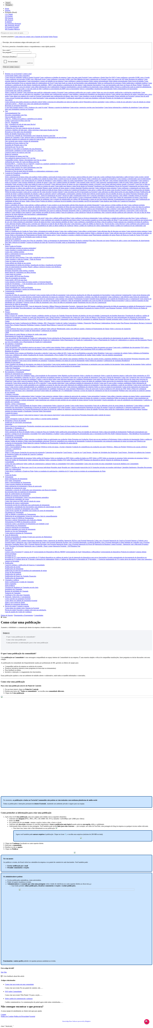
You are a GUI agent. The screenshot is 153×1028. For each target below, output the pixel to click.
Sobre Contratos (35, 396)
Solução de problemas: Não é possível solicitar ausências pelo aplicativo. (110, 212)
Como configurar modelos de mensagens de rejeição (82, 383)
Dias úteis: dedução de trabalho (15, 242)
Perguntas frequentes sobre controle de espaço (95, 415)
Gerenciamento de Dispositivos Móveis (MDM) (49, 552)
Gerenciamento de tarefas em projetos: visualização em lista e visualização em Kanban (33, 265)
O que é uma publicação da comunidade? (20, 637)
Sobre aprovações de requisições (113, 381)
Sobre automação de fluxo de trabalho (17, 432)
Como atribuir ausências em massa (128, 209)
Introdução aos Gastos (12, 323)
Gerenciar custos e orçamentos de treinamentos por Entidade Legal (27, 524)
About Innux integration (35, 540)
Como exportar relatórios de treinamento (18, 484)
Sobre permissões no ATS (141, 375)
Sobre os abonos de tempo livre (94, 207)
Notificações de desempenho (14, 578)
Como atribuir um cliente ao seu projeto (18, 263)
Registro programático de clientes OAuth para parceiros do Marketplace (28, 537)
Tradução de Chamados (13, 593)
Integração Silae (10, 306)
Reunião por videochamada (71, 467)
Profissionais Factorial (81, 299)
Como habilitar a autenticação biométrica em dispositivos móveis (89, 94)
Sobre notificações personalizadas (66, 432)
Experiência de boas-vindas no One (16, 143)
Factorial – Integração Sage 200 (79, 306)
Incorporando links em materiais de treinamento (20, 492)
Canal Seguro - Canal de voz (72, 452)
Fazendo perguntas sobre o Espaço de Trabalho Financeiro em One (128, 319)
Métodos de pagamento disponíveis (16, 604)
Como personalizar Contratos (96, 396)
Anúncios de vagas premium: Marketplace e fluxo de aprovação (78, 389)
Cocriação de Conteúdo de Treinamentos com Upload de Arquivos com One (30, 135)
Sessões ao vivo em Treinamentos (16, 531)
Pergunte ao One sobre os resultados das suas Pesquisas (23, 149)
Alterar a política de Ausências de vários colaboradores (92, 225)
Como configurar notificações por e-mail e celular (80, 92)
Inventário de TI (10, 555)
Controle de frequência (12, 175)
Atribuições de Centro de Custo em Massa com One (22, 162)
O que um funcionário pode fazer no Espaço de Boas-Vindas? (121, 85)
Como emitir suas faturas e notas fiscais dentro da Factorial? (74, 186)
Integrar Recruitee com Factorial (45, 544)
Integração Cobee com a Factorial (98, 540)
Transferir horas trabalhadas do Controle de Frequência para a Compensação (114, 299)
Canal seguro (9, 450)
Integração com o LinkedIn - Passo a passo (39, 546)
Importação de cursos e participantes (17, 503)
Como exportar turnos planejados (33, 233)
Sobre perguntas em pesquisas (133, 458)
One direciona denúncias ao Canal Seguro (19, 169)
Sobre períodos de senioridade (23, 222)
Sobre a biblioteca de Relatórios (138, 353)
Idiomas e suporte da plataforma (58, 107)
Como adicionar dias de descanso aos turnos (111, 231)
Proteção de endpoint (128, 552)
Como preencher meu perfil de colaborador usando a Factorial (43, 92)
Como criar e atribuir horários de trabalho (61, 182)
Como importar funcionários (92, 85)
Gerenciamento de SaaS (73, 552)
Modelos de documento (12, 362)
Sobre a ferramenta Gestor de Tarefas (17, 419)
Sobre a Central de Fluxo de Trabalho (42, 432)
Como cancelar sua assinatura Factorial (17, 599)
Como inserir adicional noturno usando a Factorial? (118, 184)
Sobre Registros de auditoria (134, 79)
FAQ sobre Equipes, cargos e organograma (71, 407)
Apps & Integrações (11, 535)
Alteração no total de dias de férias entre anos (55, 224)
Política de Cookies (7, 1016)
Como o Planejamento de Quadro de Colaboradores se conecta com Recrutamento (120, 340)
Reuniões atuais (56, 467)
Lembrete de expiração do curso (15, 488)
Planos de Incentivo (117, 300)
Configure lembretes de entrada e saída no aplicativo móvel (36, 194)
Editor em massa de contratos (123, 398)
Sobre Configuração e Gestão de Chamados (19, 582)
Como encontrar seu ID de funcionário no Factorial (80, 192)
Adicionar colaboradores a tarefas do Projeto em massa (23, 289)
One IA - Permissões (12, 122)
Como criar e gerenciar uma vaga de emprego (136, 377)
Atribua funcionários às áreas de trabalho (84, 409)
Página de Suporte (7, 615)
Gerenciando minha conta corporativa (17, 75)
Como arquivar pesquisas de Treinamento (18, 533)
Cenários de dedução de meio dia (37, 242)
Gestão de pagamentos (12, 330)
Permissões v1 (9, 428)
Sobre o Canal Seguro (12, 452)
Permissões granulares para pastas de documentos (43, 426)
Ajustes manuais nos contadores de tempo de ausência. (131, 222)
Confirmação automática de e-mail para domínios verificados (86, 98)
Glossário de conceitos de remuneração (46, 300)
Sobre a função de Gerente (61, 405)
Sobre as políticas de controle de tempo (40, 179)
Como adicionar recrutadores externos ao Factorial (52, 377)
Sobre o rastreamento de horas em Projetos (19, 254)
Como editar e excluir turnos (87, 231)
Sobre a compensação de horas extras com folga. (41, 197)
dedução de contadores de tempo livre (17, 240)
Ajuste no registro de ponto (45, 186)
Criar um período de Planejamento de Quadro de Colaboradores (26, 338)
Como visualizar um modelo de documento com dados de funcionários (28, 364)
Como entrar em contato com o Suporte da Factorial (31, 36)
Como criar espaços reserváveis (49, 415)
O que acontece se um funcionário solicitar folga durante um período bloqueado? (73, 205)
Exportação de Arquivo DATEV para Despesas (99, 308)
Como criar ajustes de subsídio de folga (33, 207)
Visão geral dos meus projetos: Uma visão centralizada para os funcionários (29, 257)
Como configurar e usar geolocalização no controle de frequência (30, 180)
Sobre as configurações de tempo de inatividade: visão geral (24, 218)
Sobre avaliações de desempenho (129, 439)
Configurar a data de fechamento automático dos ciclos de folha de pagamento (85, 300)
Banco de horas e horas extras (15, 190)
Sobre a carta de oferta (44, 379)
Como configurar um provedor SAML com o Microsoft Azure (25, 79)
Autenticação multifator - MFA (42, 85)
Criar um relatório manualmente (111, 355)
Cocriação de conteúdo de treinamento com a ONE (22, 509)
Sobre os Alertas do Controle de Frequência (72, 190)
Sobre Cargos (9, 405)
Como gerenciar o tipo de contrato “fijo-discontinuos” (32, 398)
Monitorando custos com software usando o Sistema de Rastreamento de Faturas (83, 329)
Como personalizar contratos (59, 398)
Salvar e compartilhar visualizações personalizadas (96, 89)
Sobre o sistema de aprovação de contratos (73, 396)
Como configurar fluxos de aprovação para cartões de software (25, 329)
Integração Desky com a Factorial (67, 544)
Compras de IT (28, 552)
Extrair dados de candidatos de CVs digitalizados (56, 390)
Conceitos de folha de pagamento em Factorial (20, 295)
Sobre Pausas (53, 36)
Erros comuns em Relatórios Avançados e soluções (31, 353)
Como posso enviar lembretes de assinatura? (33, 360)
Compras (8, 327)
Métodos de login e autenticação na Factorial (91, 79)
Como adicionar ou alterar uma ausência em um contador (23, 188)
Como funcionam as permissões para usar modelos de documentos (98, 364)
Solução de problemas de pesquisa (117, 460)
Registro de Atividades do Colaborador (119, 98)
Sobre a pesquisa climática (54, 460)
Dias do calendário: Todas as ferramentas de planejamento (49, 240)
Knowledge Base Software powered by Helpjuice (76, 1021)
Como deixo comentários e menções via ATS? (20, 377)
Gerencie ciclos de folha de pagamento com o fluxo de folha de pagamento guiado (50, 302)
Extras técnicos (71, 325)
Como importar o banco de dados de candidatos (86, 381)
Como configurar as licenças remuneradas (84, 218)
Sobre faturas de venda (12, 334)
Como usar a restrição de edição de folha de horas (41, 190)
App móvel (8, 100)
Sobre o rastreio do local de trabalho (65, 179)
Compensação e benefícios (13, 291)
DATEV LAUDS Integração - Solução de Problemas (66, 308)
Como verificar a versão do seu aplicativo (118, 102)
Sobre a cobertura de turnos (100, 233)
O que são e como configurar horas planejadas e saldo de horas (113, 177)
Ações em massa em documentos (32, 349)
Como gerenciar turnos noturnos (136, 231)
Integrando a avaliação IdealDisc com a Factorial (95, 542)
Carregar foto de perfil (141, 96)
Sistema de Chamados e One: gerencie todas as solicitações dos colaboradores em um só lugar (36, 137)
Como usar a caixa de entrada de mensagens (83, 377)
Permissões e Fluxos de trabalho (15, 420)
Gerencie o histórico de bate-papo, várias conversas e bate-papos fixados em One (31, 130)
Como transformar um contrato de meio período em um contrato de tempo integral (61, 400)
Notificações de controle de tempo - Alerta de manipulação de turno (39, 195)
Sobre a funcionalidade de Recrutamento (43, 375)
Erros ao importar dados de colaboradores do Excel (36, 83)
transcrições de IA (86, 467)
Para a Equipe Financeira (18, 325)
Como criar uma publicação (14, 464)
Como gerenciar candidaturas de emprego (80, 387)
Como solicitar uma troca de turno (120, 233)
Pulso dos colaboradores (13, 469)
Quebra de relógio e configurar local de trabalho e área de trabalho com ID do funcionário (69, 201)
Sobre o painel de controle (13, 92)
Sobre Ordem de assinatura (94, 360)
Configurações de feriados (141, 190)
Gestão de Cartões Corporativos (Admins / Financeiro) (73, 323)
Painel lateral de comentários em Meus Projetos (20, 272)
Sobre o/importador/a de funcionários (125, 89)
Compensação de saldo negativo (67, 197)
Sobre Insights (9, 353)
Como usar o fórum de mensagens (109, 377)
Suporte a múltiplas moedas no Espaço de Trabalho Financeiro (51, 315)
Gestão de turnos (10, 229)
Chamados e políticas (12, 580)
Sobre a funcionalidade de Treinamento (18, 482)
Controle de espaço (11, 413)
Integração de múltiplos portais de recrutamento (83, 385)
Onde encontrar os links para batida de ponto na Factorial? (31, 184)
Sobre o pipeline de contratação (90, 375)
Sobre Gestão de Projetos (13, 246)
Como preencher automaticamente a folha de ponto (112, 182)
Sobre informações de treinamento (16, 479)
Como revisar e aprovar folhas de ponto (79, 177)
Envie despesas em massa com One (16, 156)
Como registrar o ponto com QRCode (95, 180)
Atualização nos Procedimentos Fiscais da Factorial (111, 186)
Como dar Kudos (10, 475)
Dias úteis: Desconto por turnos (99, 240)
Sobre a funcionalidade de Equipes (25, 405)
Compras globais (140, 552)
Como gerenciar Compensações (121, 295)
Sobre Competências (33, 447)
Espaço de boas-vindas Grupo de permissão (74, 426)
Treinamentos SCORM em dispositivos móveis (20, 522)
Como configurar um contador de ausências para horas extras (60, 220)
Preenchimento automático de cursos (17, 499)
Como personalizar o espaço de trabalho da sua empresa (45, 81)
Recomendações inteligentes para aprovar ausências (45, 210)
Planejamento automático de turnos (104, 235)
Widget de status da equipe (14, 192)
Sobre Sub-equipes (45, 411)
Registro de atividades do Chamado (16, 591)
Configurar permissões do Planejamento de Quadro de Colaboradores (37, 340)
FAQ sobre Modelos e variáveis (32, 366)
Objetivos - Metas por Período (116, 447)
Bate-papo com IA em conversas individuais (36, 467)
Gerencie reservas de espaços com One (18, 152)
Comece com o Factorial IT (14, 552)
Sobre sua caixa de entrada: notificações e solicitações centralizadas (118, 92)
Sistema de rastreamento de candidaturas (18, 374)
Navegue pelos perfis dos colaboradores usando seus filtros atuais (119, 409)
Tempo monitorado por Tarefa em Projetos (19, 287)
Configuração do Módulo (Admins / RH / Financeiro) (37, 323)
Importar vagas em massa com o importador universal (22, 390)
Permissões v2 (19, 428)
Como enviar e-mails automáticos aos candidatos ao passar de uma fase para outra (40, 385)
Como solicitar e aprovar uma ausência (117, 207)
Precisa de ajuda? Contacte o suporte (17, 606)
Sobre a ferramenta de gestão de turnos (46, 231)
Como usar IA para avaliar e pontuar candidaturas (115, 383)
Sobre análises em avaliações (14, 439)
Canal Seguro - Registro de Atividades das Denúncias (100, 452)
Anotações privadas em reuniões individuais (106, 467)
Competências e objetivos (13, 445)
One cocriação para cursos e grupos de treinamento (21, 141)
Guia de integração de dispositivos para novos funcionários (87, 557)
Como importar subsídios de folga (62, 222)
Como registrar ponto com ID (85, 182)
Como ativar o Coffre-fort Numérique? (17, 370)
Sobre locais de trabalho (136, 81)
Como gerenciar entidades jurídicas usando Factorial (22, 77)
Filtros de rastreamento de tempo (128, 197)
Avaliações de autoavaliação (68, 443)
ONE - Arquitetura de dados (14, 126)
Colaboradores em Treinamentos (15, 525)
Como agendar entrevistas (55, 383)
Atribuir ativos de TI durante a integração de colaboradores (35, 559)
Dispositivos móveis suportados (94, 102)
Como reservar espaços (31, 415)
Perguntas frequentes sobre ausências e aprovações (117, 210)
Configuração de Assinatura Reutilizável (116, 360)
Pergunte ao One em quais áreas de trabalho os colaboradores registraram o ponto (31, 171)
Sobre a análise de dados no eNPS (81, 458)
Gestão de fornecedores (32, 330)
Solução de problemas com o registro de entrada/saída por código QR (57, 199)
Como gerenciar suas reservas (70, 415)
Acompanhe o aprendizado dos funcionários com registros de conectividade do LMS (32, 507)
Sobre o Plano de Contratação (136, 389)
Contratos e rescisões (12, 394)
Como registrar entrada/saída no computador (123, 180)
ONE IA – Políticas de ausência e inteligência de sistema (23, 119)
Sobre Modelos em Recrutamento (69, 375)
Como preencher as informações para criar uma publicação (27, 643)
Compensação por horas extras (138, 186)
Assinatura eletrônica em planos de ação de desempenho (66, 360)
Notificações (9, 563)
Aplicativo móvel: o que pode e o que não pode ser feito (23, 89)
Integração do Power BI (87, 544)
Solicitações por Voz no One (14, 147)
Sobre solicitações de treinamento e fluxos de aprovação (23, 486)
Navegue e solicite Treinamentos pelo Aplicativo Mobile (23, 520)
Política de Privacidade (21, 1016)
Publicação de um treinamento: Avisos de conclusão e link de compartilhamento (31, 516)
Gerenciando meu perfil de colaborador (18, 90)
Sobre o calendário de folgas (14, 205)
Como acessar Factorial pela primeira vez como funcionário (24, 98)
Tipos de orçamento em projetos (15, 278)
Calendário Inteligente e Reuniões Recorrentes (137, 467)
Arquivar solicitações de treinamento (17, 527)
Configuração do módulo (49, 330)
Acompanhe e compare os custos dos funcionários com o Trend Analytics (36, 317)
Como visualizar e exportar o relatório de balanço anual (74, 235)
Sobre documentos (11, 347)
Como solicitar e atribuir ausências (35, 205)
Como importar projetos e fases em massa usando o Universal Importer (28, 282)
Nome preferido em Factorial (124, 96)
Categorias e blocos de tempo (14, 197)
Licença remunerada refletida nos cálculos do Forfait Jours (97, 197)
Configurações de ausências (14, 216)
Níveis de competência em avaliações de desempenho (67, 441)
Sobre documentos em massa (102, 347)
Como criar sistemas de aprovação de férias (41, 209)
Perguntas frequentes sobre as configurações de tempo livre (81, 210)
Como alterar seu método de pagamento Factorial (21, 600)
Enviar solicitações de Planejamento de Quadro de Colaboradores (68, 338)
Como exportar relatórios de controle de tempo (32, 182)
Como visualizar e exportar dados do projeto (19, 250)
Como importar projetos (13, 255)
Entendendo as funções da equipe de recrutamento (40, 407)
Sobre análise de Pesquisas (41, 458)
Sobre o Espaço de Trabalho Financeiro (18, 315)
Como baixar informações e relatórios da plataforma (121, 107)
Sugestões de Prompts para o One (16, 145)
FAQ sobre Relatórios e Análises (48, 434)
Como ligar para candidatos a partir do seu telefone (116, 385)
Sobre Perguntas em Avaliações (78, 439)
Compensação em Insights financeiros (112, 315)
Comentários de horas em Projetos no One (19, 165)
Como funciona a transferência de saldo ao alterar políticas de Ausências (49, 225)
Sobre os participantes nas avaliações (55, 439)
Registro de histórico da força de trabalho (86, 315)
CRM (7, 332)
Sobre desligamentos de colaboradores (17, 396)
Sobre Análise (96, 355)
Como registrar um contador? (64, 299)
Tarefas (7, 417)
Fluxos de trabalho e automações (15, 430)
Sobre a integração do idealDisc (53, 540)
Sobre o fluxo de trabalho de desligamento (113, 432)
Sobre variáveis (146, 364)
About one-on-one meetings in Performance (103, 439)
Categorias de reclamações (54, 452)
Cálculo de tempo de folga (41, 222)
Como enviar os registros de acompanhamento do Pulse (87, 471)
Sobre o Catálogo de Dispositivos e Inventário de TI (72, 559)
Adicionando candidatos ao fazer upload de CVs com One (24, 150)
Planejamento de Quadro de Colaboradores (19, 336)
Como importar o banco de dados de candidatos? (21, 379)
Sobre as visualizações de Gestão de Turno (19, 231)
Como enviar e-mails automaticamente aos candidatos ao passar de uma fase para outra (37, 387)
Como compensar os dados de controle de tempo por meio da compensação (29, 299)
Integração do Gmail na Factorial (120, 540)
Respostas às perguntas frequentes (16, 105)
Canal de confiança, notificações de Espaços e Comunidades (25, 565)
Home (7, 8)
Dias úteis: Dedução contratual (79, 240)
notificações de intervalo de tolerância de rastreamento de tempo (26, 570)
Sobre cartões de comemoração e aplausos (37, 464)
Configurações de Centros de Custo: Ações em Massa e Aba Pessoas (83, 317)
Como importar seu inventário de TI (28, 557)
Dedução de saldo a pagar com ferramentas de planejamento (129, 240)
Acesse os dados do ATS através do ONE (112, 389)
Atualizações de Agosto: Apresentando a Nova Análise (46, 355)
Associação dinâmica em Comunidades (126, 464)
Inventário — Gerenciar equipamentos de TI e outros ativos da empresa (113, 559)
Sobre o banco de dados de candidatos (17, 375)
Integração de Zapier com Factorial (43, 542)
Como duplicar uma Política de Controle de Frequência (117, 201)
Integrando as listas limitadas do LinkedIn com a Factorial (130, 542)
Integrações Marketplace (13, 539)
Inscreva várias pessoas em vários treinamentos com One (23, 167)
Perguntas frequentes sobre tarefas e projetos (19, 270)
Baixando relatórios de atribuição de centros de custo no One (25, 139)
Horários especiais (88, 188)
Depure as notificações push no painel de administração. (133, 87)
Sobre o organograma (45, 405)
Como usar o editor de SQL (58, 353)
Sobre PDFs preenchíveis (13, 366)
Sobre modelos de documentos (131, 364)
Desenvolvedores (10, 554)
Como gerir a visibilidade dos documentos (126, 347)
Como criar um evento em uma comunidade (98, 464)
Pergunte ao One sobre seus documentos (18, 132)
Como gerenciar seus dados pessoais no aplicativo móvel (23, 102)
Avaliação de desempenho (13, 437)
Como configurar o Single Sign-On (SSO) (102, 77)
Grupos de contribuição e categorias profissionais (124, 407)
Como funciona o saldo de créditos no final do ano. (87, 224)
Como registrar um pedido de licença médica (46, 212)
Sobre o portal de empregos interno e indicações (116, 375)
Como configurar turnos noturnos (106, 188)
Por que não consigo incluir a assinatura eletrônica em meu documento (108, 359)
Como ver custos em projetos (14, 261)
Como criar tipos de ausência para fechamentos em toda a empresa (94, 209)
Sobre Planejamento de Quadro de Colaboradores (76, 340)
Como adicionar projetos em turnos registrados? (20, 248)
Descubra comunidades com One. (16, 115)
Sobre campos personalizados (98, 81)
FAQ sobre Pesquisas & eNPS (73, 460)
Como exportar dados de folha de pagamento (50, 295)
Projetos (7, 244)
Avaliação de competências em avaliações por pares (89, 447)
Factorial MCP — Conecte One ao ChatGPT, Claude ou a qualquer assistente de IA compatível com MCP (40, 164)
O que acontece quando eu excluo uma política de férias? (99, 220)
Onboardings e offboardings (91, 552)
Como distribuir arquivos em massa (29, 347)
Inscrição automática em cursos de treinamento (20, 529)
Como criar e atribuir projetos (14, 252)
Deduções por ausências (13, 239)
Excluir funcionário (95, 400)
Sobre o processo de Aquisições (120, 329)
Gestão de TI (9, 548)
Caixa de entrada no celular (141, 102)
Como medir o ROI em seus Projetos (17, 276)
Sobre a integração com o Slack (21, 542)
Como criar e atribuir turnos (68, 231)
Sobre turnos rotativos (83, 233)
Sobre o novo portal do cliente (15, 602)
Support (7, 10)
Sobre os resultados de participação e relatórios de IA (51, 471)
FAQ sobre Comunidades (75, 464)
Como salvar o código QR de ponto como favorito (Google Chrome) (109, 190)
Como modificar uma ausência (21, 212)
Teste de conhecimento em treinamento (17, 494)
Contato (3, 1014)
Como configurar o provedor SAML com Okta (61, 79)
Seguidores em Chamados (13, 589)
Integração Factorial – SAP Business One (66, 546)
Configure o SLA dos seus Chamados (17, 595)
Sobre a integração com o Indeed (16, 540)
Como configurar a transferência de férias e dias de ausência (93, 222)
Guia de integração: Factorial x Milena (41, 306)
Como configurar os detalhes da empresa (53, 77)
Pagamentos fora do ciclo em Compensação (92, 302)
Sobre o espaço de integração (60, 381)
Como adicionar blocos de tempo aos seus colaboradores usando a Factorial (76, 184)
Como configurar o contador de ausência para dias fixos (116, 218)
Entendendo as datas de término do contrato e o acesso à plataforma (92, 398)
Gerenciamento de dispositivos (111, 552)
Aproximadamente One (12, 113)
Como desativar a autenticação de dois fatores (67, 85)
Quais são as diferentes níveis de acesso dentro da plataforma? (113, 405)
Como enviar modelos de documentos (64, 364)
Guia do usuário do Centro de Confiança (18, 612)
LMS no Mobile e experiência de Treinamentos (20, 514)
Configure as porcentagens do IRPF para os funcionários (60, 89)
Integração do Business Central (105, 544)
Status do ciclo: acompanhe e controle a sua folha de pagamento (86, 297)
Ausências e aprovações (13, 203)
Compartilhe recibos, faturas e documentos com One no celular (25, 160)
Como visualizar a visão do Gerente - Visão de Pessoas (23, 259)
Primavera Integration (62, 306)
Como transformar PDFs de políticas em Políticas (96, 349)
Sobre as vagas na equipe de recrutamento (108, 387)
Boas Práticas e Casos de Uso (56, 325)
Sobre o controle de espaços (14, 415)
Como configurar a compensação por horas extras (133, 188)
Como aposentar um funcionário (54, 98)
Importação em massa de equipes (97, 407)
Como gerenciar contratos (50, 396)
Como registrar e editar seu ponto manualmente (67, 180)
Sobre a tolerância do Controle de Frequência (101, 179)
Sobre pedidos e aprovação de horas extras (52, 177)
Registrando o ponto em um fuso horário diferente (97, 199)
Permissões (8, 424)
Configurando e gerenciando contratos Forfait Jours (73, 194)
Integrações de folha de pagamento (16, 304)
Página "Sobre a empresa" (42, 381)
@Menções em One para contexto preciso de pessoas (22, 128)
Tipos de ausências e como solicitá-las (73, 212)
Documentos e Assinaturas (13, 344)
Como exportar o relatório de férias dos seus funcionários (65, 207)
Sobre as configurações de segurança (110, 83)
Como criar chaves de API (115, 79)
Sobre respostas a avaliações (33, 439)
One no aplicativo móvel (13, 117)
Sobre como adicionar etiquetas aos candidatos (67, 379)
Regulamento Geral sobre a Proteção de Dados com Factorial (103, 379)
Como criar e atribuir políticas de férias (57, 218)
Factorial (32, 1016)
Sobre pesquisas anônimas (36, 460)
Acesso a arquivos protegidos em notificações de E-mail (61, 349)
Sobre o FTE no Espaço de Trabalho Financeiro (43, 319)
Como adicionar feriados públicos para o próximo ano (22, 224)
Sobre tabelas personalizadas (118, 81)
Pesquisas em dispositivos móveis (94, 460)
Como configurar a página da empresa (76, 81)
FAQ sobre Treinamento (13, 480)
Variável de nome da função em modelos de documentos (61, 366)
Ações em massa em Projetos (14, 285)
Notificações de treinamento (14, 569)
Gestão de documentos (12, 345)
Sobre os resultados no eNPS (59, 458)
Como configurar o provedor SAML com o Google (133, 77)
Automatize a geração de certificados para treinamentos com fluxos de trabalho (31, 490)
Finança (7, 312)
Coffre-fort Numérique (12, 368)
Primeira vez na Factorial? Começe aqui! (18, 74)
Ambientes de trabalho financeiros (16, 319)
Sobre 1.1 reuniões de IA (13, 467)
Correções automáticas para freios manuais (104, 195)
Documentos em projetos (13, 269)
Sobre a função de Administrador (16, 426)
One (6, 111)
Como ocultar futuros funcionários (81, 405)
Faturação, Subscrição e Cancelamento (17, 597)
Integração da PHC (22, 306)
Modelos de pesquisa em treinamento (17, 495)
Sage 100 (45, 308)
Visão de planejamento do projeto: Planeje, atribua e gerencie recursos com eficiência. (33, 267)
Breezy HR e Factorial (27, 544)
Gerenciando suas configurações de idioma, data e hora (60, 96)
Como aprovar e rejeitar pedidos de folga (113, 205)
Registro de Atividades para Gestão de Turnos (32, 237)
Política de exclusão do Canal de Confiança (28, 454)
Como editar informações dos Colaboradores (45, 87)
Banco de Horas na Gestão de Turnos (128, 235)
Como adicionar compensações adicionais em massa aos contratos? (43, 297)
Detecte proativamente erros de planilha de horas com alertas (110, 194)
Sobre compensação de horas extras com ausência (21, 177)
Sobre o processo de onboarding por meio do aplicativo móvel (63, 102)
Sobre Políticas (10, 585)
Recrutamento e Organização (14, 372)
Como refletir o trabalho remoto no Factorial (132, 195)
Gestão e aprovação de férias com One (17, 120)
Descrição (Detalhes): (9, 57)
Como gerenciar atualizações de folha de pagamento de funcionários (88, 295)
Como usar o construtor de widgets (116, 353)
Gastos (7, 321)
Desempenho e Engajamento (14, 435)
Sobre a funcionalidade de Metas (15, 447)
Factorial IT (9, 550)
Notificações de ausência (13, 574)
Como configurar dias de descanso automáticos (60, 233)
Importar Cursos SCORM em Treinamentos (19, 518)
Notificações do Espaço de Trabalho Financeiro (20, 576)
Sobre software (51, 329)
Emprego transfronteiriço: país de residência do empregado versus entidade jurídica (87, 87)
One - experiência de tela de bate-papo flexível (20, 124)
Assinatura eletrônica (12, 357)
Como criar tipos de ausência (140, 207)
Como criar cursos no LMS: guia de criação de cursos (22, 501)
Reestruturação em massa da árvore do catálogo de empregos (51, 409)
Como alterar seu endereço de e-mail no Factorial (25, 96)
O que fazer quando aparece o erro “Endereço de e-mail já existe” (26, 107)
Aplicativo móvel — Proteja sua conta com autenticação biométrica (27, 104)
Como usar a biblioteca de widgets (16, 355)
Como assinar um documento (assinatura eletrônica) (22, 359)
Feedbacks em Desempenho (49, 443)
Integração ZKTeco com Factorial (75, 540)
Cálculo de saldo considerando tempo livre (76, 195)
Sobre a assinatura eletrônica (48, 359)
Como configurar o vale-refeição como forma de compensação (128, 297)
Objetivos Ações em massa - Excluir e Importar (56, 447)
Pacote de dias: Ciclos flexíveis (115, 224)
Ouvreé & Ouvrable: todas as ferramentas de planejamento (67, 242)
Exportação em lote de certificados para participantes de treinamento (27, 505)
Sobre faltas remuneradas (64, 209)
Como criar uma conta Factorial (77, 77)
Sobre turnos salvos (49, 235)
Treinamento (9, 477)
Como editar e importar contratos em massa (121, 396)
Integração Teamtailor (12, 544)
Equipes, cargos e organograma (15, 404)
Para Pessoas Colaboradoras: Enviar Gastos (106, 323)
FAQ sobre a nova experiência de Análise (77, 355)
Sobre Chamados (10, 584)
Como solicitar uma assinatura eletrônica (71, 359)
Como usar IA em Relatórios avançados (80, 353)
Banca (22, 330)
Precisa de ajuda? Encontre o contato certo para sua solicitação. (25, 610)
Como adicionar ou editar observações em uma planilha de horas (118, 192)
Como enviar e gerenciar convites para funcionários (86, 107)
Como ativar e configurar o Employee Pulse (19, 471)
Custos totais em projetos (13, 274)
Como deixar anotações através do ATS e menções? (30, 383)
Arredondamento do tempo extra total (126, 199)
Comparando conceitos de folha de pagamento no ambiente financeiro (82, 319)
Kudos (7, 473)
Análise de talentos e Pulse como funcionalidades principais (29, 441)
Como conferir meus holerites (50, 347)
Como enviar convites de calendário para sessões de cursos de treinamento (29, 510)
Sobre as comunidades (59, 464)
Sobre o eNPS (97, 458)
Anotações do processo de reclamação (32, 452)
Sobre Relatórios (98, 353)
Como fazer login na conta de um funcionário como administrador (75, 83)
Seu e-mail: (6, 50)
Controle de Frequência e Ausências (17, 173)
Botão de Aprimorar (11, 154)
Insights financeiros (11, 314)
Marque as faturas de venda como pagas (33, 334)
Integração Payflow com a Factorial (67, 542)
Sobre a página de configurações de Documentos (77, 347)
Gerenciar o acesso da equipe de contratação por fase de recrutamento (96, 390)
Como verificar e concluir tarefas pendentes (44, 419)
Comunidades (9, 462)
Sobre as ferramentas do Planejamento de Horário (26, 235)
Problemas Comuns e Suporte (36, 325)
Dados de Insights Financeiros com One (18, 134)
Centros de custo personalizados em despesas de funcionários (126, 317)
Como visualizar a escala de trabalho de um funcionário (96, 96)
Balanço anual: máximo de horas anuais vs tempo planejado (62, 188)
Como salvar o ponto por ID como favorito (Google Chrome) (43, 192)
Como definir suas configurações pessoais (54, 94)
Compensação (9, 293)
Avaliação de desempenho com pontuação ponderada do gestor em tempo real (110, 441)
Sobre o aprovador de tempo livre (16, 209)
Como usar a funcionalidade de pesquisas (18, 458)
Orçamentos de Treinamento (14, 512)
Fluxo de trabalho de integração (88, 432)
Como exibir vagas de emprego (22, 381)
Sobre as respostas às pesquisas (113, 458)
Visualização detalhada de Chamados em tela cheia (21, 587)
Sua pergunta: (7, 52)
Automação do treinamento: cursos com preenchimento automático (27, 497)
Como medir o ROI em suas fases (16, 280)
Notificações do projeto (12, 567)
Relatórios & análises (12, 351)
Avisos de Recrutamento (13, 572)
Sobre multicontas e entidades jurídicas (134, 83)
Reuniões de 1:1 (10, 465)
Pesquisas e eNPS (11, 456)
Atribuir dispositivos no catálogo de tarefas (54, 557)
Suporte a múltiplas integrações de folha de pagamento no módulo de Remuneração (117, 306)
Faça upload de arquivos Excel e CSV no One (20, 158)
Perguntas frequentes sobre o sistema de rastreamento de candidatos (34, 389)
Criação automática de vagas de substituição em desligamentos (122, 400)
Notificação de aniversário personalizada (18, 422)
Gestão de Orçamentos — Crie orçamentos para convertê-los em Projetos (29, 284)
